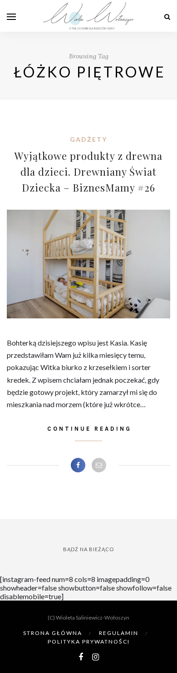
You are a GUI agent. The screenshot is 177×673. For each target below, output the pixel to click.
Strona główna (52, 633)
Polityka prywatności (89, 641)
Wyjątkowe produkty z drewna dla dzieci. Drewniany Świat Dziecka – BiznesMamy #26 (88, 171)
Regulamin (118, 633)
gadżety (88, 139)
